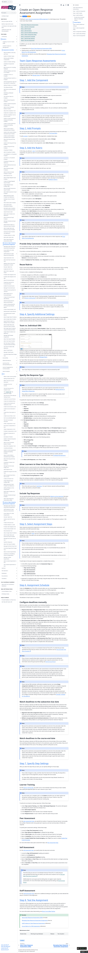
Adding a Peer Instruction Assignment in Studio (9, 264)
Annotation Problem (8, 436)
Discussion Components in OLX (9, 426)
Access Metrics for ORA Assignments (9, 251)
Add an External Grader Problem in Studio (9, 172)
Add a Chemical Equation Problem (9, 100)
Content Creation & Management (7, 46)
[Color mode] (68, 5)
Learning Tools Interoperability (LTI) (7, 364)
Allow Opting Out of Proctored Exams (8, 294)
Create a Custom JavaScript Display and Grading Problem (9, 125)
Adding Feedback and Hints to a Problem (10, 71)
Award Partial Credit (8, 211)
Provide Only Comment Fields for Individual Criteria (79, 19)
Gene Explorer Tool (8, 175)
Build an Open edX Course (7, 24)
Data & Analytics (6, 371)
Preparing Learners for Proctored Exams (9, 283)
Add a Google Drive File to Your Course (9, 476)
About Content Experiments (10, 551)
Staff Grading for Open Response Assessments (9, 254)
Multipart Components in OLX (9, 434)
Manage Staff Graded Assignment (8, 336)
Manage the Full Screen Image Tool (9, 466)
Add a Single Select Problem (10, 319)
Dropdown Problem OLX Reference (9, 162)
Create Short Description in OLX (10, 413)
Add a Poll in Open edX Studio (9, 272)
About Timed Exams (8, 350)
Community (4, 36)
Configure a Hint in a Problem (8, 75)
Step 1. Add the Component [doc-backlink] (34, 80)
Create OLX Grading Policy (9, 401)
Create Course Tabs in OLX (9, 415)
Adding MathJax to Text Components (9, 488)
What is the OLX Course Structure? (9, 381)
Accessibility (5, 358)
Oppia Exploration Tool (9, 257)
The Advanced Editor (8, 87)
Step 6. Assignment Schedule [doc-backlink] (34, 585)
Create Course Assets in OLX (10, 406)
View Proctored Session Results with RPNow (9, 301)
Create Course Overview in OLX (9, 409)
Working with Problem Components (9, 59)
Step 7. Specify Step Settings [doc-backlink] (34, 763)
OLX (4, 374)
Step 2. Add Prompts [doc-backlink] (30, 128)
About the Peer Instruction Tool (9, 260)
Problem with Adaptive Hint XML (10, 277)
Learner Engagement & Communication (8, 368)
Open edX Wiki (4, 944)
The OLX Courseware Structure (8, 420)
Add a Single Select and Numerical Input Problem (9, 229)
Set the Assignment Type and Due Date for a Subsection (10, 82)
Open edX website (5, 946)
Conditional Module (8, 448)
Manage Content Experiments (7, 558)
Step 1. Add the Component (27, 26)
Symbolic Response (8, 542)
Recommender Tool (8, 530)
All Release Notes (5, 594)
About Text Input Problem (9, 339)
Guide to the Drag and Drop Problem (10, 143)
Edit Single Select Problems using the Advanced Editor (10, 329)
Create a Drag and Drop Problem (9, 147)
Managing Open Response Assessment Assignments (9, 247)
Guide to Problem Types (9, 56)
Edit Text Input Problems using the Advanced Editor (9, 344)
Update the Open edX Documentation (6, 30)
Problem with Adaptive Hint (10, 274)
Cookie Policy (4, 948)
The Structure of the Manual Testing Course (10, 396)
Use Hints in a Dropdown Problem (9, 158)
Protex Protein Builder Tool (10, 309)
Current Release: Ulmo (7, 591)
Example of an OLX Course (8, 385)
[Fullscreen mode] (66, 5)
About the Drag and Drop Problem (9, 140)
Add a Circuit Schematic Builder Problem (9, 108)
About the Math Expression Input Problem (10, 189)
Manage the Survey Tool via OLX (10, 539)
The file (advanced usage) (8, 392)
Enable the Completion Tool (10, 112)
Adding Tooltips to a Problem (10, 85)
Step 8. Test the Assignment (27, 40)
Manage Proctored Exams (9, 288)
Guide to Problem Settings (9, 61)
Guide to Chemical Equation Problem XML (10, 104)
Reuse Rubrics (77, 22)
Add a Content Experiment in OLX (10, 561)
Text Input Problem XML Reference (9, 347)
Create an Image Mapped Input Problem (9, 182)
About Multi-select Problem (10, 202)
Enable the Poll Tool (8, 269)
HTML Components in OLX (9, 423)
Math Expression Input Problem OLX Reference (9, 196)
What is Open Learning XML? (10, 376)
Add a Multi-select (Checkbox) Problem (8, 205)
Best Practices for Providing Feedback (10, 68)
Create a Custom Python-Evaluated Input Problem (9, 136)
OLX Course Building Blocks (10, 418)
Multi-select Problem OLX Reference (9, 214)
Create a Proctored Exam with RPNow (9, 298)
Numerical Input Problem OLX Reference (9, 232)
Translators (4, 578)
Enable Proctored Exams (9, 286)
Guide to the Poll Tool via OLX (9, 519)
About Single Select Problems (10, 317)
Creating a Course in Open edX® (8, 42)
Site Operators (5, 570)
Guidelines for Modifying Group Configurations (9, 554)
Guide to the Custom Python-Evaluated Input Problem (10, 133)
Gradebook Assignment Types (9, 64)
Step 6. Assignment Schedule (28, 36)
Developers (4, 573)
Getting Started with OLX (9, 378)
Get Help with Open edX (7, 602)
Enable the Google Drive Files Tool (10, 472)
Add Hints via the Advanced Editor (10, 90)
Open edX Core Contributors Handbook (8, 585)
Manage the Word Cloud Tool (10, 546)
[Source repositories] (61, 5)
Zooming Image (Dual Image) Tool (10, 355)
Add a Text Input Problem (9, 341)
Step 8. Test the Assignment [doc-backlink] (34, 900)
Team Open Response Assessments (29, 24)
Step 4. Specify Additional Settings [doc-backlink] (37, 314)
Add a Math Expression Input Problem (10, 192)
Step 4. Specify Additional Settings (29, 32)
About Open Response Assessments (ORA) (9, 240)
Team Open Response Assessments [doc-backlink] (38, 60)
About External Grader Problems (9, 169)
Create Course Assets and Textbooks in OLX (9, 404)
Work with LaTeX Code (8, 237)
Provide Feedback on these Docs (9, 599)
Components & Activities (8, 50)
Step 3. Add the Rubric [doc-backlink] (31, 147)
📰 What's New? (5, 16)
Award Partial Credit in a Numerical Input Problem (9, 225)
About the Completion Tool (10, 110)
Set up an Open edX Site (7, 21)
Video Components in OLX (9, 429)
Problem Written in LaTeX (9, 235)
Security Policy (4, 949)
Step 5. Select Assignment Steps (28, 34)
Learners (4, 568)
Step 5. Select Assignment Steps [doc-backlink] (36, 524)
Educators (4, 39)
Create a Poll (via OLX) (8, 522)
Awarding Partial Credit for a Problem (10, 78)
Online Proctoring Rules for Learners (10, 290)
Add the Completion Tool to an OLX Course (10, 115)
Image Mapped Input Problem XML (8, 185)
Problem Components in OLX (10, 431)
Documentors (5, 576)
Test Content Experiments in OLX (10, 565)
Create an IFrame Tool (8, 478)
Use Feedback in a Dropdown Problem (10, 155)
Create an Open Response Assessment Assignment (10, 243)
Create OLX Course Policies (10, 399)
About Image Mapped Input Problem (10, 178)
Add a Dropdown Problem (9, 152)
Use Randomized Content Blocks (9, 314)
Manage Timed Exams (8, 352)
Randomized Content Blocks (10, 311)
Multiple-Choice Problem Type (9, 199)
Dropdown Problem (8, 150)
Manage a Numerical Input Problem (9, 221)
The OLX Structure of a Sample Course (9, 389)
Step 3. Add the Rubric (26, 30)
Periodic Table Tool (8, 267)
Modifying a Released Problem (8, 93)
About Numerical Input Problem (9, 218)
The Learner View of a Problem (8, 97)
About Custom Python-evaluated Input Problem (9, 129)
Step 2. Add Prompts (26, 28)
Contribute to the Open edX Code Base (9, 26)
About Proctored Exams (9, 280)
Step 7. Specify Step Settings (28, 38)
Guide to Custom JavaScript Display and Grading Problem (10, 120)
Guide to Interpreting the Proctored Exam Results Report (9, 306)
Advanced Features (7, 360)
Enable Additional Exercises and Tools (10, 165)
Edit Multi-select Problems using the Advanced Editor (9, 209)
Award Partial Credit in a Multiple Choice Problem (9, 322)
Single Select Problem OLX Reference (9, 332)
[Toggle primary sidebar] (20, 5)
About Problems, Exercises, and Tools (10, 53)
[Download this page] (63, 5)
